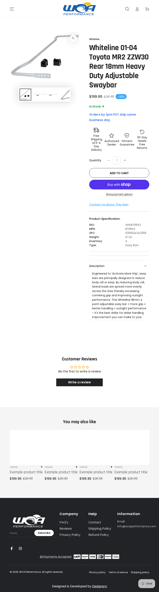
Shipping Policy (99, 528)
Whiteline (94, 39)
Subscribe (44, 532)
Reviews (66, 528)
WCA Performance (30, 572)
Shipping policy (140, 572)
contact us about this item (108, 205)
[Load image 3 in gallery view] (51, 94)
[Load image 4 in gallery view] (64, 94)
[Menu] (12, 9)
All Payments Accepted (55, 557)
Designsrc (99, 586)
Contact (94, 522)
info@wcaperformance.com (136, 526)
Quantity (95, 160)
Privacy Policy (70, 535)
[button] (127, 9)
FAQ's (64, 522)
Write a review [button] (79, 382)
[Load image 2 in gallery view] (38, 94)
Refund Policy (98, 535)
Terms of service (118, 572)
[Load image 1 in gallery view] (25, 94)
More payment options (119, 194)
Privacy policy (97, 572)
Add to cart (119, 173)
